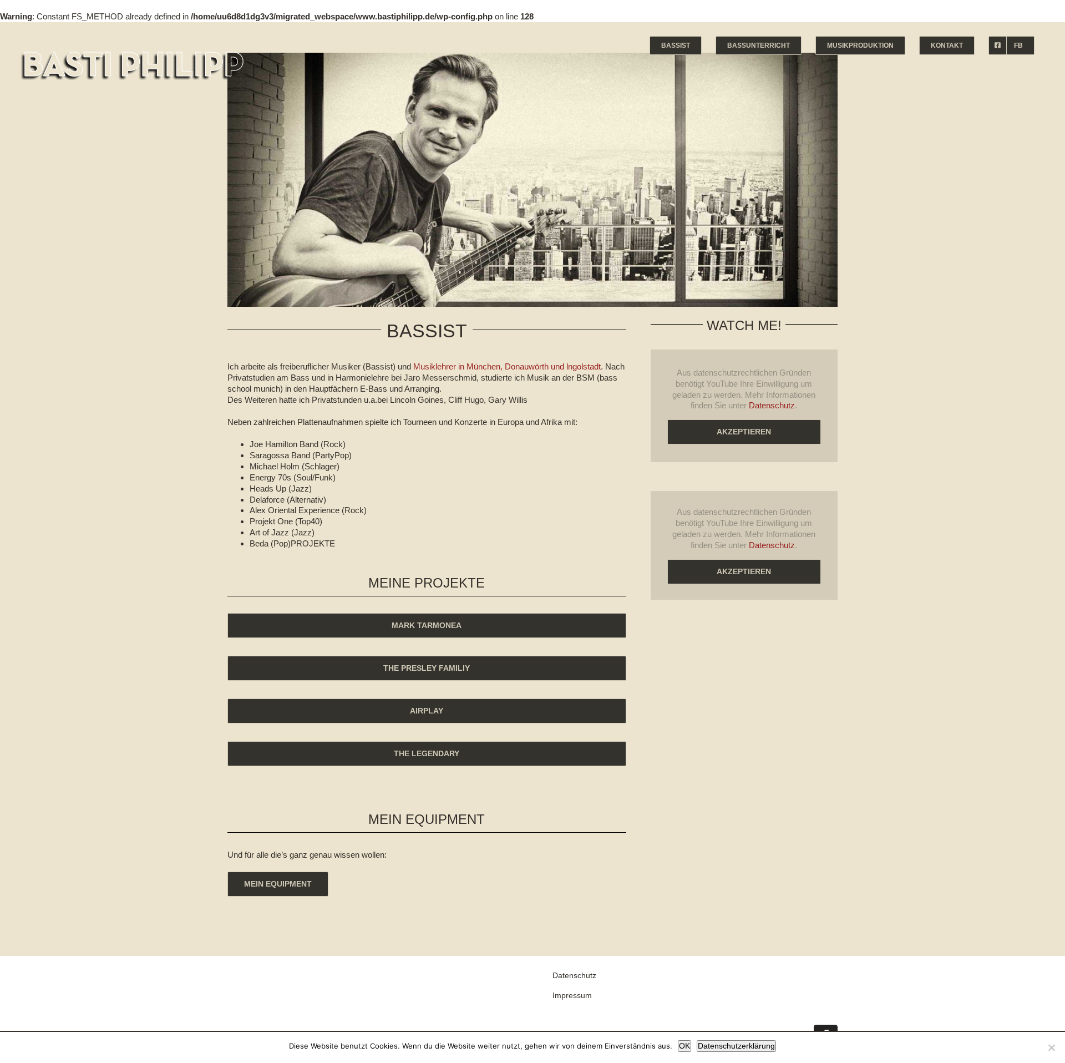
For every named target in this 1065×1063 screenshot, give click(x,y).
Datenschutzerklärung (736, 1045)
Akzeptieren (744, 431)
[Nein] (1051, 1047)
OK (684, 1045)
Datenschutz (772, 405)
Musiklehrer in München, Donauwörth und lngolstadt (507, 366)
